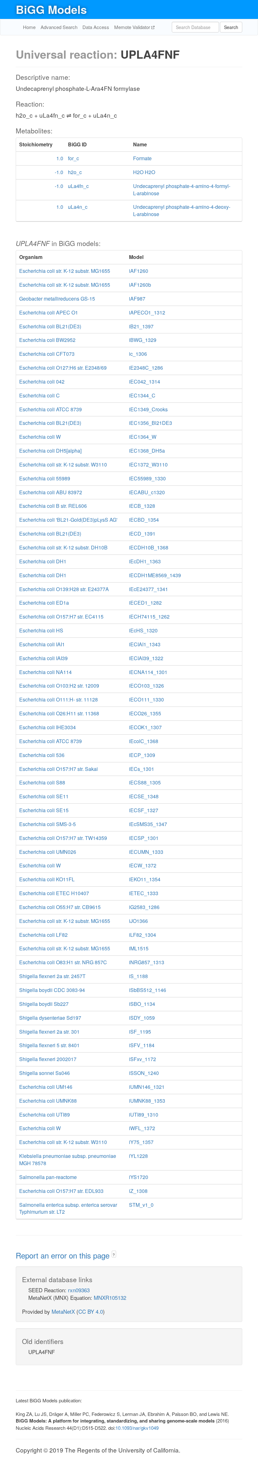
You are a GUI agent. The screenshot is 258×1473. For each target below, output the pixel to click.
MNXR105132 (110, 1297)
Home (29, 27)
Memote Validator (132, 27)
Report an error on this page (64, 1255)
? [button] (114, 1254)
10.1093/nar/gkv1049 (137, 1427)
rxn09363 (79, 1290)
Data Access (95, 27)
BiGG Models (51, 9)
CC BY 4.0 (90, 1311)
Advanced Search (59, 27)
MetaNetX (63, 1311)
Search (231, 27)
